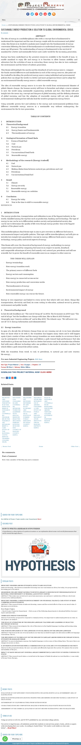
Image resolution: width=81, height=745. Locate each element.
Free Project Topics (8, 609)
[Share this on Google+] (12, 378)
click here (38, 359)
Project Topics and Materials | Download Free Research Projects (47, 743)
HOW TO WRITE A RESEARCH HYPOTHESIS (21, 529)
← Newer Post (6, 446)
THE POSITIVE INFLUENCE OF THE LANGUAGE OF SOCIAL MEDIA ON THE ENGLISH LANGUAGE (36, 631)
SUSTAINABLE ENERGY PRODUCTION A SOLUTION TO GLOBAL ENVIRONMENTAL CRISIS (37, 29)
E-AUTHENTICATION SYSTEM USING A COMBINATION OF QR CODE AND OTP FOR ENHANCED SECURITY (39, 646)
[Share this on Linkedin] (15, 378)
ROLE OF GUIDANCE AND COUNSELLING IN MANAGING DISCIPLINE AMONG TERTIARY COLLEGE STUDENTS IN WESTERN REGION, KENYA (48, 410)
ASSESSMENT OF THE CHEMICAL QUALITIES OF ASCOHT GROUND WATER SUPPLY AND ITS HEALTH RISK (38, 708)
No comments (4, 33)
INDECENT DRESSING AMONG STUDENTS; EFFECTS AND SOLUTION (26, 585)
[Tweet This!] (10, 378)
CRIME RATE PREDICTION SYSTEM (14, 615)
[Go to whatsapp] (5, 738)
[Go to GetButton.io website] (5, 743)
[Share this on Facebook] (7, 378)
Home (4, 25)
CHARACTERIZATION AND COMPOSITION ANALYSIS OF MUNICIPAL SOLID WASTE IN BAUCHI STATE (36, 705)
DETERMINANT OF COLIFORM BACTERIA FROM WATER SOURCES (24, 702)
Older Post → (75, 446)
